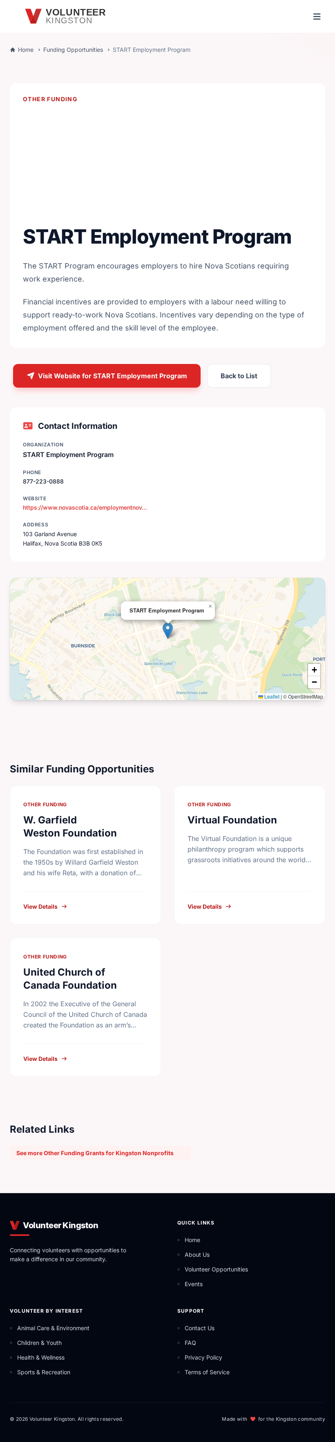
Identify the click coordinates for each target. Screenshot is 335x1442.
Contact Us (199, 1327)
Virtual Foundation (232, 820)
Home (26, 49)
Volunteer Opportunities (216, 1269)
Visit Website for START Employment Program (112, 376)
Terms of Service (207, 1372)
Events (194, 1283)
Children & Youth (39, 1342)
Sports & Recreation (43, 1372)
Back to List (239, 376)
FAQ (190, 1342)
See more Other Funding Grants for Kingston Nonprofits (95, 1152)
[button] (168, 630)
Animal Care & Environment (53, 1327)
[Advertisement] (167, 163)
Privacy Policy (203, 1357)
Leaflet (271, 696)
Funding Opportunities (73, 49)
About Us (197, 1254)
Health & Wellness (41, 1357)
